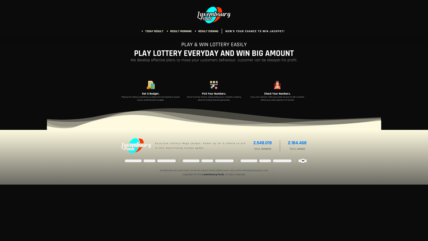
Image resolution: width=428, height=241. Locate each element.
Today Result (154, 31)
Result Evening (208, 31)
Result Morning (181, 31)
